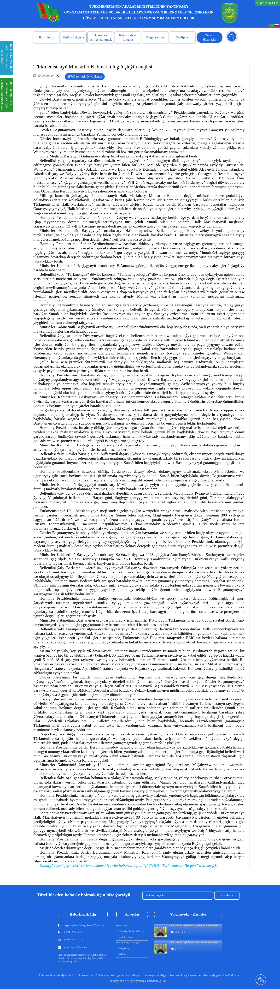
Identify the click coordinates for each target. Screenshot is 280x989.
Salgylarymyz (155, 37)
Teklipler (182, 37)
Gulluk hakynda (73, 37)
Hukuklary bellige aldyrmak (100, 37)
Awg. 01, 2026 (179, 932)
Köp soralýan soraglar (128, 37)
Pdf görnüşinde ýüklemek (86, 76)
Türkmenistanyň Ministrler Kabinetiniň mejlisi (194, 925)
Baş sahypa (46, 37)
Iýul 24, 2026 (178, 949)
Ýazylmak (227, 895)
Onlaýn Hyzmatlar (209, 37)
